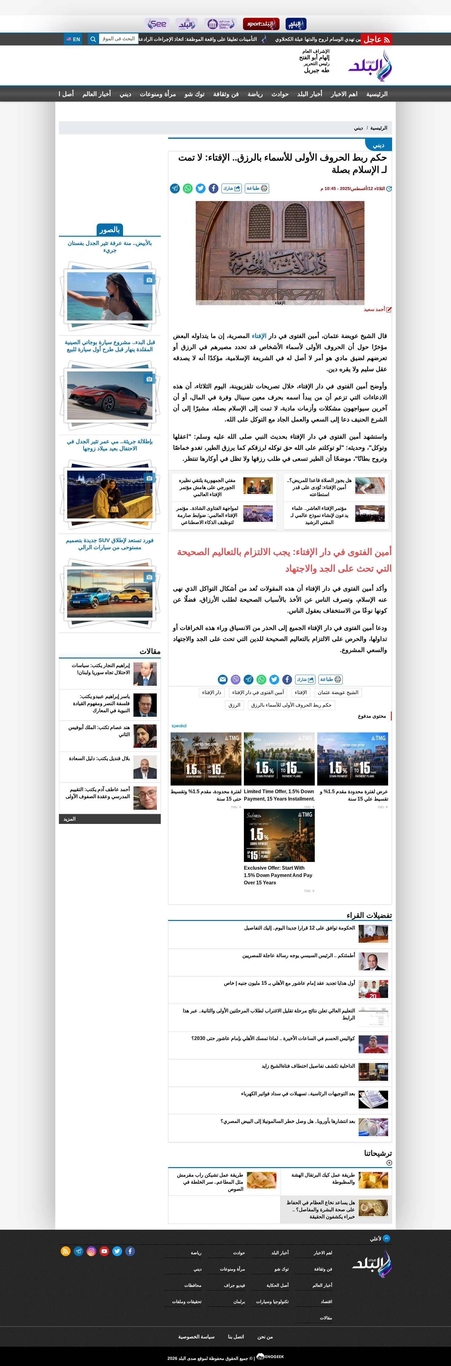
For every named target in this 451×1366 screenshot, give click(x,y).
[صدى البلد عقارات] (186, 24)
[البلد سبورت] (261, 24)
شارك (228, 188)
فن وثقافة (226, 94)
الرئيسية (377, 94)
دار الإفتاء (211, 692)
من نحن (265, 1336)
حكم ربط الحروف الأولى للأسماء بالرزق (291, 705)
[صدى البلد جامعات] (220, 24)
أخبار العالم (97, 94)
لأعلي (376, 1238)
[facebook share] (213, 188)
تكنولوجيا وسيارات (272, 1301)
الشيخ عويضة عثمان (338, 692)
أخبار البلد (309, 94)
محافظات (193, 1285)
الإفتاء (259, 335)
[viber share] (236, 680)
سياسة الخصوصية (196, 1336)
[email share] (175, 188)
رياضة (255, 94)
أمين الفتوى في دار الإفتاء (258, 692)
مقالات (326, 1317)
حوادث (280, 94)
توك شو (195, 94)
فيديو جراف (234, 1285)
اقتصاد (326, 1301)
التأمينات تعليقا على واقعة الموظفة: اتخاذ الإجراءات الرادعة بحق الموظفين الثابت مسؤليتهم (268, 39)
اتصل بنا (236, 1336)
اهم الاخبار (344, 94)
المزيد (69, 818)
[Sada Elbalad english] (157, 24)
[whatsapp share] (188, 188)
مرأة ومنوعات (158, 94)
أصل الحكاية (278, 1285)
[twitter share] (201, 188)
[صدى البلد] (370, 65)
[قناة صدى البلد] (296, 24)
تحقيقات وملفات (187, 1301)
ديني (125, 94)
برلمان (239, 1301)
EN (76, 39)
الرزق (234, 705)
